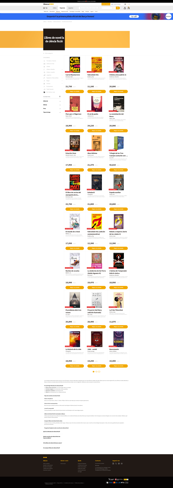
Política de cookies (81, 468)
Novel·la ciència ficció (67, 21)
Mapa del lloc (60, 483)
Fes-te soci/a (63, 463)
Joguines (70, 8)
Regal (83, 11)
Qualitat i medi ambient (48, 465)
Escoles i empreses (106, 4)
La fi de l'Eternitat (116, 310)
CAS (129, 4)
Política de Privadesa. (106, 470)
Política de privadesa (82, 467)
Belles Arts (46, 11)
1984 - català (92, 349)
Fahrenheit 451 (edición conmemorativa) (96, 232)
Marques (87, 11)
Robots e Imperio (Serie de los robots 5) (118, 232)
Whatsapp (97, 465)
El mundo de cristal (73, 231)
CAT (127, 4)
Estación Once (71, 153)
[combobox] (93, 8)
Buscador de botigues (47, 467)
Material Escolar (64, 11)
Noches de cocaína (72, 271)
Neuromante (114, 349)
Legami (91, 11)
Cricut (96, 11)
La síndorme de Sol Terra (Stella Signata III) (97, 272)
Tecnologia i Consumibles (75, 11)
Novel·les (50, 21)
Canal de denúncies (82, 470)
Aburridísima (92, 153)
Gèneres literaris (57, 21)
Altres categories (49, 53)
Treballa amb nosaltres (48, 468)
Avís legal (80, 471)
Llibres (54, 8)
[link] (53, 61)
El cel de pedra (93, 114)
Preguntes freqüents (82, 463)
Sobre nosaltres (46, 463)
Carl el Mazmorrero (73, 75)
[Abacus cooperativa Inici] (48, 4)
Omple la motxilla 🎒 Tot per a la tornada (87, 1)
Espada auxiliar (115, 192)
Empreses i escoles (47, 470)
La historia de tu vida (73, 349)
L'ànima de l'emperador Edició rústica (118, 272)
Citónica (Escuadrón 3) (117, 75)
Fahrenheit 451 (93, 75)
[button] (125, 8)
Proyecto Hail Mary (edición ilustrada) (95, 311)
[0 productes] (129, 9)
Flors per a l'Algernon (73, 114)
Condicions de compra (82, 465)
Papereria (62, 8)
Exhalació (91, 192)
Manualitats (52, 11)
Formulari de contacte (99, 463)
